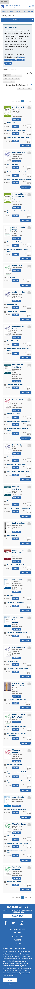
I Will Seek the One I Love (15, 384)
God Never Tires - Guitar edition (17, 311)
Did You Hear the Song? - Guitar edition (17, 250)
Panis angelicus (18, 523)
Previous (18, 101)
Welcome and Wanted (14, 764)
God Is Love (17, 265)
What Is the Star (18, 797)
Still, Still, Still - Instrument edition (17, 619)
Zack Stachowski (11, 27)
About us (17, 933)
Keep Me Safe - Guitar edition (16, 464)
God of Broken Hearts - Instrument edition (18, 349)
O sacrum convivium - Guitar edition (18, 508)
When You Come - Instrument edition (16, 851)
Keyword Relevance (12, 78)
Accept (10, 980)
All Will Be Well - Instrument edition (18, 137)
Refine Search (25, 88)
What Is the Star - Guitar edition (17, 809)
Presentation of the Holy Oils (16, 565)
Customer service (17, 929)
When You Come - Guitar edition (17, 843)
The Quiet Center (19, 647)
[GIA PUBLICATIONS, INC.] (2, 6)
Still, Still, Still (17, 579)
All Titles (8, 63)
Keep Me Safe (18, 445)
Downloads (9, 60)
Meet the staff (17, 936)
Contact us (17, 943)
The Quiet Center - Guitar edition (17, 668)
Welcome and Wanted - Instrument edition (18, 782)
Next (26, 101)
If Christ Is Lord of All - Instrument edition (17, 429)
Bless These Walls (18, 152)
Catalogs (4, 2)
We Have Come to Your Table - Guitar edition (17, 734)
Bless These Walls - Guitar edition (17, 172)
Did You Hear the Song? (14, 242)
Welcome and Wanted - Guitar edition (17, 773)
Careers (17, 940)
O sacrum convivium (13, 501)
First (12, 101)
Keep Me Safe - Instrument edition (18, 471)
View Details (16, 119)
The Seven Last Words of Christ (16, 699)
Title (8, 75)
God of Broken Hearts (14, 341)
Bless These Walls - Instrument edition (19, 179)
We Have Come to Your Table (16, 726)
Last (30, 101)
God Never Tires (18, 292)
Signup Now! (17, 916)
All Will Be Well (18, 107)
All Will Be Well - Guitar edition (16, 130)
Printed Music (19, 60)
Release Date (9, 81)
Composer (16, 75)
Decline (11, 984)
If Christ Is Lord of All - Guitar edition (18, 421)
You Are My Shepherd (14, 881)
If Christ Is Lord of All (13, 414)
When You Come (19, 824)
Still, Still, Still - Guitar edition (15, 602)
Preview (15, 126)
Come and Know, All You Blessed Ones (19, 196)
